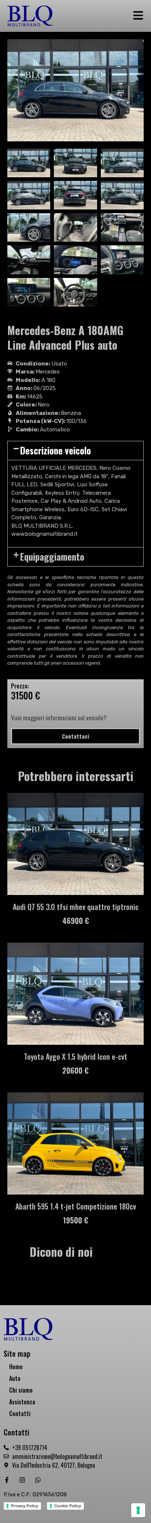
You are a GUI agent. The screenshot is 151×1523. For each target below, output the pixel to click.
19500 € (75, 1220)
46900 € (75, 920)
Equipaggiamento (52, 556)
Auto (15, 1378)
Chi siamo (21, 1390)
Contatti (19, 1413)
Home (16, 1366)
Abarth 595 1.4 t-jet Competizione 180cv (75, 1206)
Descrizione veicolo (55, 450)
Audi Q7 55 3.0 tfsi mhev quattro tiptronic (76, 906)
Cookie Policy (67, 1505)
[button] (75, 450)
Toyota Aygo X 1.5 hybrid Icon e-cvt (75, 1056)
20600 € (75, 1070)
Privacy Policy (24, 1505)
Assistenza (22, 1401)
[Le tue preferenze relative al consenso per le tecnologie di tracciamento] (138, 1510)
